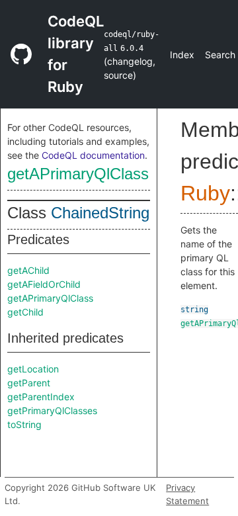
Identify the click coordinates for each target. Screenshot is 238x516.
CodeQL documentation (93, 155)
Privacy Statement (187, 494)
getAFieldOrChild (44, 284)
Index (182, 54)
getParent (28, 382)
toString (24, 424)
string (194, 309)
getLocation (33, 368)
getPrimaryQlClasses (52, 410)
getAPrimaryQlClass (78, 174)
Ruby (205, 193)
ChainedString (100, 213)
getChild (25, 312)
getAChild (28, 270)
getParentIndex (41, 396)
